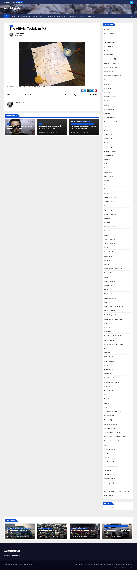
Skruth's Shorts (108, 415)
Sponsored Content (109, 424)
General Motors (108, 197)
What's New (107, 495)
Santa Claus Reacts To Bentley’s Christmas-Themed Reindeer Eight (82, 533)
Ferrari (106, 180)
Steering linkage (109, 428)
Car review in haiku (109, 122)
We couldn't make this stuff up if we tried (115, 491)
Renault (106, 373)
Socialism (107, 420)
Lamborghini (107, 252)
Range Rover (108, 369)
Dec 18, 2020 (76, 536)
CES (105, 130)
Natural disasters (109, 310)
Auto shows (107, 54)
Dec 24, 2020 (43, 536)
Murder (106, 302)
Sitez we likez (38, 16)
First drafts (107, 189)
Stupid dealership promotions (112, 441)
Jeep (105, 235)
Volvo (106, 487)
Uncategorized (108, 478)
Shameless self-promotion (111, 411)
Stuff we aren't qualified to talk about (114, 436)
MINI (105, 289)
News (106, 323)
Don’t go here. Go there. (89, 564)
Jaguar (106, 231)
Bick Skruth (107, 71)
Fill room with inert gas (56, 16)
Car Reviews (108, 126)
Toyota (106, 474)
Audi (105, 50)
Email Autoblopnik (100, 564)
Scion (106, 403)
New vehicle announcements (83, 121)
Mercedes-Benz (108, 281)
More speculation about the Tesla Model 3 (22, 95)
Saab (105, 399)
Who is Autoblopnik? (87, 16)
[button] (131, 16)
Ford (105, 193)
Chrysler (106, 147)
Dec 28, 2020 (11, 536)
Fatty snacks (107, 176)
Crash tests (107, 155)
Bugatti (106, 101)
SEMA (106, 407)
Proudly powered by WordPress (11, 564)
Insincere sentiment (110, 226)
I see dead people (109, 214)
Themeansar (31, 564)
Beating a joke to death (111, 63)
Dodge (106, 163)
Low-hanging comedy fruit (111, 268)
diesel (106, 159)
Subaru (106, 445)
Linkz (105, 264)
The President (108, 462)
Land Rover (107, 256)
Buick (106, 105)
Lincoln (106, 260)
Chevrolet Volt (108, 138)
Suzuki (106, 453)
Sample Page (129, 564)
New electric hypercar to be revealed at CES (80, 95)
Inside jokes (107, 222)
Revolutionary (108, 378)
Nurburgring (107, 331)
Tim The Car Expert (110, 466)
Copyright (72, 16)
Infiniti (106, 218)
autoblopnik (20, 33)
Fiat (105, 184)
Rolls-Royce (107, 390)
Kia (105, 247)
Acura (106, 29)
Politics (106, 348)
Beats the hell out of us (110, 67)
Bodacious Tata (108, 92)
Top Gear (107, 470)
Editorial (106, 168)
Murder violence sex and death (113, 306)
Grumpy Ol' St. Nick (110, 201)
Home (13, 16)
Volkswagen (107, 483)
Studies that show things (111, 432)
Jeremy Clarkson (109, 239)
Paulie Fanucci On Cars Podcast (113, 336)
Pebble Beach (108, 340)
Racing (106, 365)
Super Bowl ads (108, 449)
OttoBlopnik (54, 536)
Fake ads (107, 172)
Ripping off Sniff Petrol (110, 382)
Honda (106, 205)
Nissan (106, 327)
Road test (107, 386)
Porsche (106, 352)
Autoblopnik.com (109, 59)
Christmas (107, 143)
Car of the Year (108, 117)
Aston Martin (107, 46)
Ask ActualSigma (109, 42)
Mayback (106, 273)
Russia (106, 394)
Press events (108, 361)
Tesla (11, 25)
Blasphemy (107, 80)
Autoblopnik (12, 8)
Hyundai (106, 210)
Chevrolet (107, 134)
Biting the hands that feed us (112, 75)
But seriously (108, 109)
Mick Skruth (107, 285)
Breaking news (108, 96)
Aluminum (107, 38)
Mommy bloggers (109, 298)
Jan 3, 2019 (108, 536)
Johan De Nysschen (110, 243)
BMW (105, 84)
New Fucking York (109, 315)
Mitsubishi (73, 121)
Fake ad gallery (24, 16)
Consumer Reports (109, 151)
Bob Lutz (106, 88)
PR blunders (107, 357)
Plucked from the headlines (112, 344)
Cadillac (106, 113)
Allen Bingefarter (109, 33)
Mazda (106, 277)
